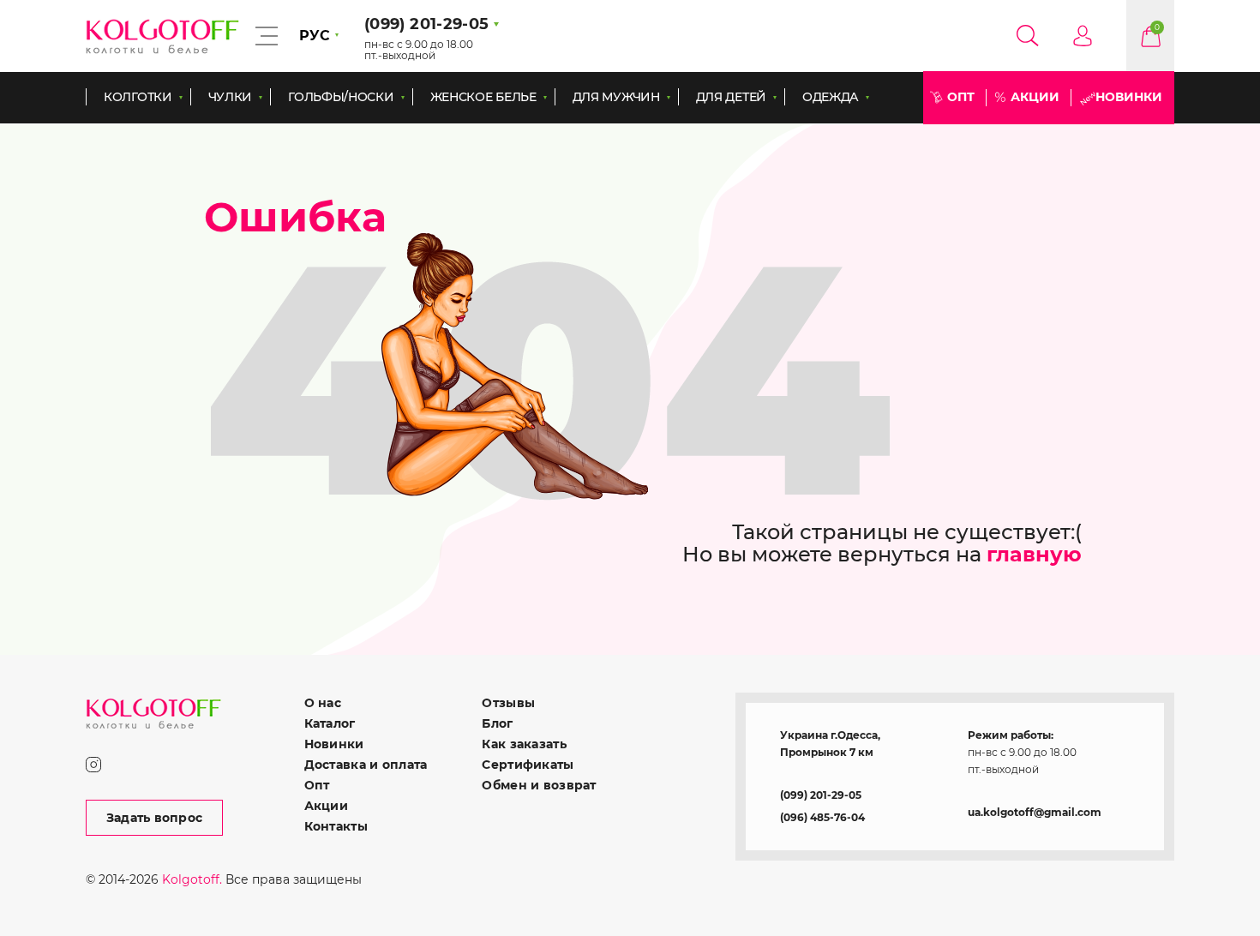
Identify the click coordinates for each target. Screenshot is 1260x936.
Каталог (330, 723)
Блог (497, 723)
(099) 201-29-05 (820, 795)
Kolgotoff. (192, 879)
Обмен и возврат (539, 785)
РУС (314, 35)
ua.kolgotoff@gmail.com (1034, 812)
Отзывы (508, 703)
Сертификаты (527, 764)
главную (1034, 554)
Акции (1035, 97)
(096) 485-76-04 (822, 817)
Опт (961, 97)
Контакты (336, 826)
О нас (322, 703)
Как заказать (524, 744)
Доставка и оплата (366, 764)
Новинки (1128, 97)
